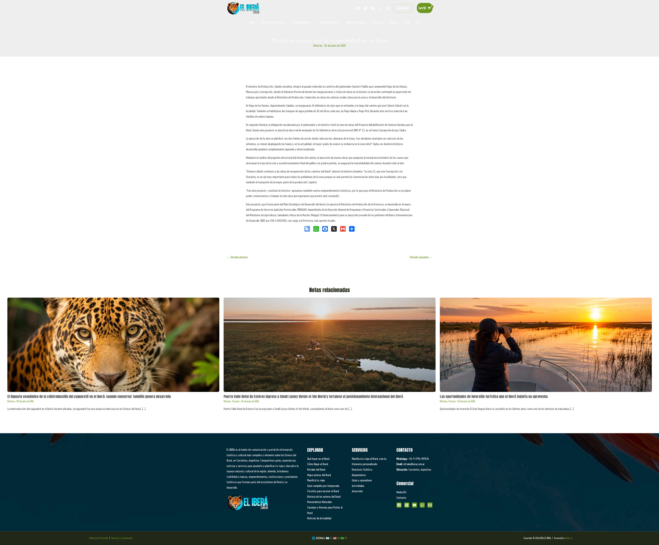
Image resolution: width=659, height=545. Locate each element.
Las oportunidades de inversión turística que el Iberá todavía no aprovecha (494, 396)
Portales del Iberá (302, 22)
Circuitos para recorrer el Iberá (323, 491)
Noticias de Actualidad (319, 518)
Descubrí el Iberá (328, 22)
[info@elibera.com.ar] (387, 8)
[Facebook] (358, 8)
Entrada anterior (237, 257)
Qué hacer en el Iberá (272, 22)
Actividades (358, 486)
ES (331, 538)
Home (252, 22)
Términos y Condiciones (122, 538)
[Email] (429, 505)
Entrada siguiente (421, 257)
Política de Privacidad (98, 538)
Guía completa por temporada (323, 486)
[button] (403, 8)
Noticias (394, 22)
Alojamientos (359, 475)
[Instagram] (365, 8)
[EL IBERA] (244, 7)
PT (346, 538)
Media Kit (401, 492)
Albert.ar (569, 538)
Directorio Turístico (362, 469)
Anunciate (357, 491)
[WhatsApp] (422, 505)
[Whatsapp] (380, 8)
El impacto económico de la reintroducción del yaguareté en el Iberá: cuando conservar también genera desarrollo (89, 396)
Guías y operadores (362, 480)
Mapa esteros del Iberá (319, 475)
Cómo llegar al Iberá (317, 464)
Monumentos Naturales (319, 502)
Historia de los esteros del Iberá (323, 496)
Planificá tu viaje (316, 480)
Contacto (401, 497)
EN (338, 538)
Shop (407, 22)
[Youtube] (372, 8)
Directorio (378, 22)
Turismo (236, 401)
